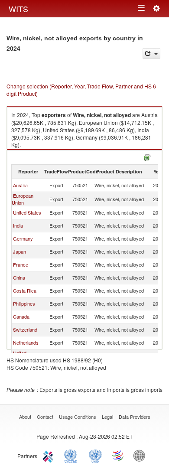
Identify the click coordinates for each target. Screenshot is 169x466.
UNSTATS (95, 455)
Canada (21, 316)
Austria (20, 185)
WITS (18, 8)
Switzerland (25, 329)
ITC (49, 455)
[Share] (151, 53)
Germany (23, 238)
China (19, 277)
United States (27, 212)
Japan (19, 251)
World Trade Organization (118, 455)
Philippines (24, 303)
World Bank (141, 455)
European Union (22, 199)
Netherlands (26, 342)
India (18, 225)
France (20, 264)
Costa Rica (24, 290)
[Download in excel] (147, 156)
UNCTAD (72, 455)
